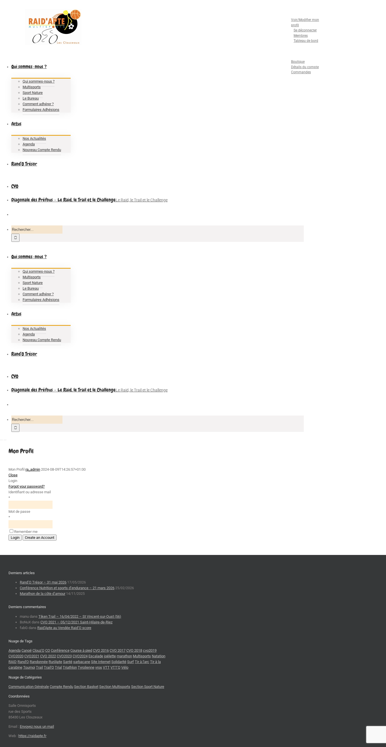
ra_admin (32, 469)
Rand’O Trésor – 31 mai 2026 (43, 582)
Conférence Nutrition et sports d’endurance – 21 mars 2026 (67, 588)
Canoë (26, 650)
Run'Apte (55, 662)
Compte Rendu (61, 686)
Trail (39, 667)
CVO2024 (80, 656)
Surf (130, 662)
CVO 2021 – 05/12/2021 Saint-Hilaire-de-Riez (76, 622)
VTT (106, 667)
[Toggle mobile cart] (5, 438)
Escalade (95, 656)
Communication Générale (28, 686)
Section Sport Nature (147, 686)
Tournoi (29, 667)
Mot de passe (19, 511)
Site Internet (100, 662)
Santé (67, 662)
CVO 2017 (117, 650)
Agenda (14, 650)
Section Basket (86, 686)
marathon (124, 656)
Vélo (124, 667)
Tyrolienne (86, 667)
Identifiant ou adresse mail (29, 492)
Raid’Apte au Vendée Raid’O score (64, 628)
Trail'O (49, 667)
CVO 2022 (48, 656)
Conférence (60, 650)
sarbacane (81, 662)
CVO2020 (15, 656)
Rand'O (23, 662)
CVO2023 (64, 656)
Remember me (26, 531)
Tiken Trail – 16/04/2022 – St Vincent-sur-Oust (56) (79, 616)
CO (47, 650)
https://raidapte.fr (32, 736)
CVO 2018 (134, 650)
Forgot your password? (26, 486)
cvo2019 (150, 650)
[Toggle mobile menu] (1, 438)
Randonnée (39, 662)
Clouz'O (38, 650)
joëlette (110, 656)
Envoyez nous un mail (37, 726)
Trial (58, 667)
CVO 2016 (101, 650)
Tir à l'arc (142, 662)
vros (98, 667)
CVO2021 (31, 656)
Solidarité (118, 662)
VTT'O (115, 667)
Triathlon (70, 667)
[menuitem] (299, 28)
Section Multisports (114, 686)
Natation (158, 656)
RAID (12, 662)
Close (13, 475)
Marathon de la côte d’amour (42, 593)
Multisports (142, 656)
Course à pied (81, 650)
